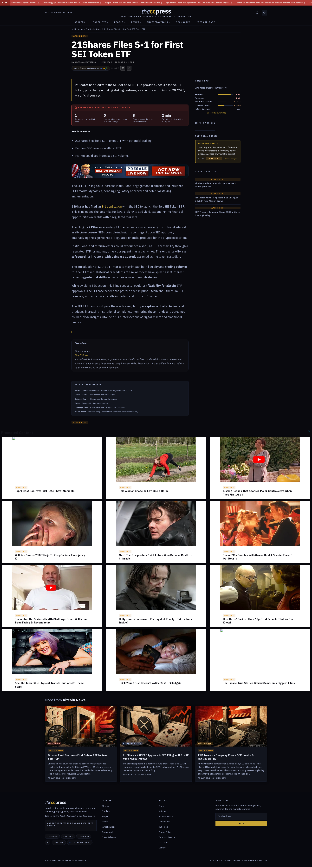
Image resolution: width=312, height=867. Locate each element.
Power (136, 22)
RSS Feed (163, 826)
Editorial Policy (166, 816)
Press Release (205, 22)
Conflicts (100, 22)
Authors (162, 811)
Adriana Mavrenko (86, 62)
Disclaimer (164, 842)
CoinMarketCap (81, 842)
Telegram (83, 836)
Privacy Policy (165, 832)
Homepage (79, 29)
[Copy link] (129, 68)
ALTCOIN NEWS (80, 36)
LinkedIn (59, 842)
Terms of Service (167, 837)
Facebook (52, 836)
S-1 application (112, 206)
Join (241, 823)
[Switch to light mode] (264, 12)
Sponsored (183, 22)
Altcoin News (94, 29)
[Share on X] (122, 68)
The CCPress (81, 355)
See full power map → (218, 113)
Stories (80, 22)
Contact (162, 847)
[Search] (257, 12)
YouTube (68, 836)
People (119, 22)
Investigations (158, 22)
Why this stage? (231, 159)
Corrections (164, 821)
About (161, 806)
